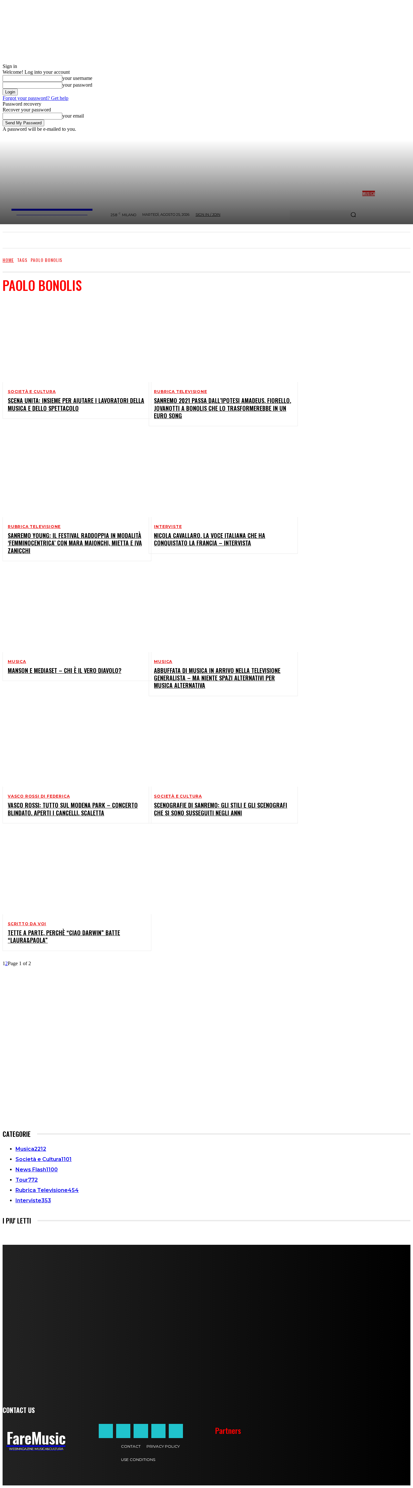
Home (8, 259)
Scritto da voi (27, 924)
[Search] (353, 215)
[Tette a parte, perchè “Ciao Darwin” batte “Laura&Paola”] (72, 872)
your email (73, 116)
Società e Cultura (32, 392)
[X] (158, 1431)
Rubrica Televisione (180, 392)
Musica (17, 662)
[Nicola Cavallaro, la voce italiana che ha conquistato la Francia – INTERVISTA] (218, 475)
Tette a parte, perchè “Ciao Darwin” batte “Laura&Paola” (64, 936)
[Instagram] (123, 1431)
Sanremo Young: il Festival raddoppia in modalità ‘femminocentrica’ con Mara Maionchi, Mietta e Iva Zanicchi (75, 543)
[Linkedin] (141, 1431)
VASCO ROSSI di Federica (39, 796)
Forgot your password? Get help (35, 98)
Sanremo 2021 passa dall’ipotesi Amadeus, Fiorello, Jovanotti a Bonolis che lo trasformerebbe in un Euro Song (222, 408)
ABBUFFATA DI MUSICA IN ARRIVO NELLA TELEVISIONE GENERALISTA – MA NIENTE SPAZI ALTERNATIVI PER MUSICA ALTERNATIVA (217, 678)
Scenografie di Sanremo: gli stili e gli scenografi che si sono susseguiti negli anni (220, 809)
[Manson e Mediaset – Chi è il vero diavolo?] (72, 610)
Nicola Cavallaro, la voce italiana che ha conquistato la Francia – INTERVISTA (209, 539)
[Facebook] (106, 1431)
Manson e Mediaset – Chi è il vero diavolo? (64, 670)
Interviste (168, 527)
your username (77, 78)
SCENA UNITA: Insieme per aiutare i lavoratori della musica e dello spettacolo (76, 404)
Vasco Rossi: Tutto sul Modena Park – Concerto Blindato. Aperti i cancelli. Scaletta (73, 809)
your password (77, 85)
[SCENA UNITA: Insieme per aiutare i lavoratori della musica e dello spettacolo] (72, 340)
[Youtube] (176, 1431)
